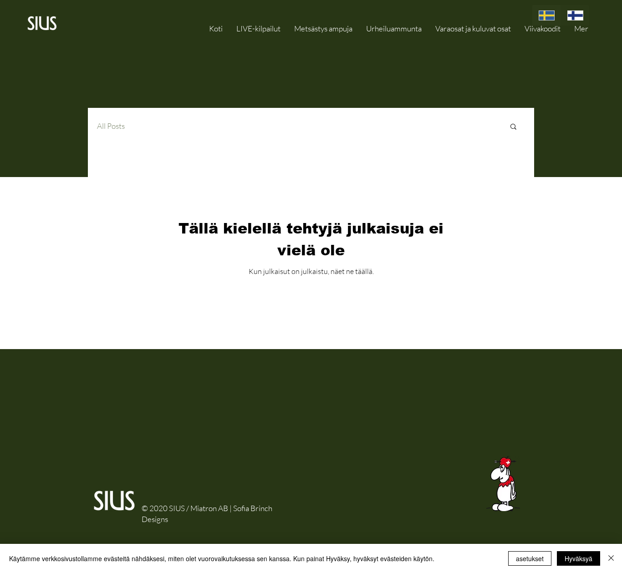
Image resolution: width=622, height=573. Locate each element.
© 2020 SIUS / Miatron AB (185, 508)
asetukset (530, 558)
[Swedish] (546, 15)
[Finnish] (575, 15)
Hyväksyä (578, 558)
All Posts (111, 126)
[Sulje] (611, 558)
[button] (473, 28)
